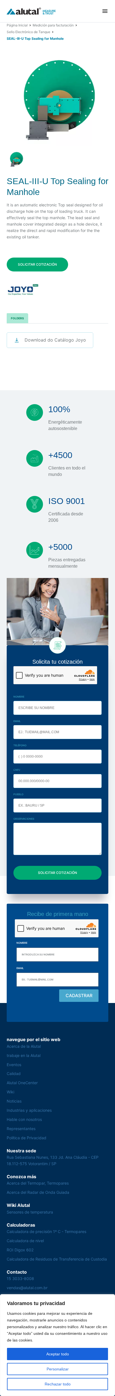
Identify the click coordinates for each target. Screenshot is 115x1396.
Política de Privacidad (26, 1137)
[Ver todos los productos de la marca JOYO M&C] (23, 289)
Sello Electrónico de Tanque (28, 32)
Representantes (21, 1128)
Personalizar (58, 1369)
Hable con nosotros (24, 1119)
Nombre (18, 696)
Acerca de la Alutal (24, 1046)
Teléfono (20, 745)
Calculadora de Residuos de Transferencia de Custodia (57, 1259)
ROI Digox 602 (20, 1249)
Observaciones (23, 818)
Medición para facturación (53, 25)
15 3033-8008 (20, 1278)
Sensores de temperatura (30, 1212)
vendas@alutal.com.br (27, 1287)
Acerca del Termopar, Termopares (38, 1183)
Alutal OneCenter (22, 1082)
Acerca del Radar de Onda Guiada (38, 1192)
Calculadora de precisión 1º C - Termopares (46, 1231)
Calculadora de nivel (25, 1240)
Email (17, 721)
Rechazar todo (58, 1384)
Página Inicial (17, 25)
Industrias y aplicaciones (29, 1110)
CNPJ (16, 769)
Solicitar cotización (37, 264)
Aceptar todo (57, 1354)
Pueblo (18, 794)
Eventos (14, 1064)
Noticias (14, 1101)
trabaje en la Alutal (23, 1055)
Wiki (10, 1091)
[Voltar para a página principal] (31, 11)
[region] (57, 1345)
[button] (105, 11)
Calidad (14, 1073)
